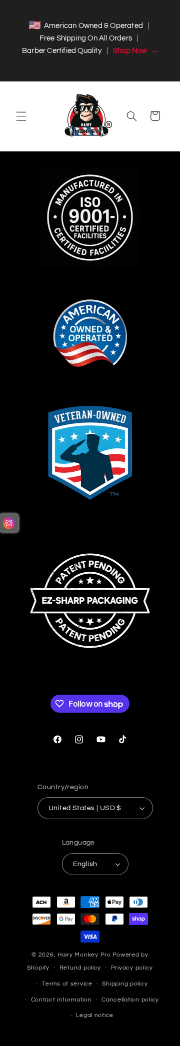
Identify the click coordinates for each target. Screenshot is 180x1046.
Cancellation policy (130, 1000)
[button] (21, 115)
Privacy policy (132, 968)
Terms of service (67, 984)
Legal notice (95, 1015)
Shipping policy (125, 984)
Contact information (61, 1000)
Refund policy (81, 968)
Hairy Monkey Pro (84, 955)
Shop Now (135, 50)
